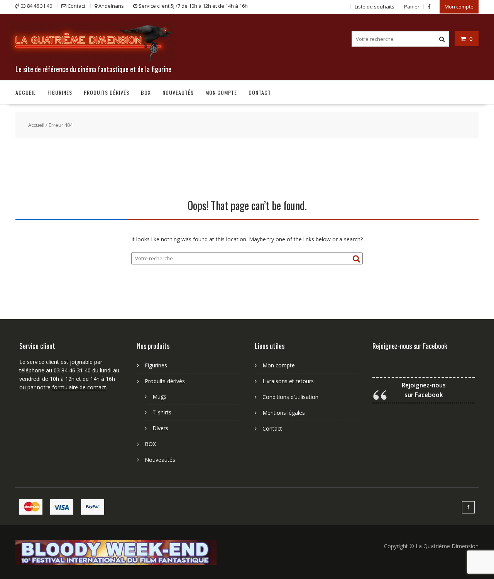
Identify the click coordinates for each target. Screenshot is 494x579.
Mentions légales (283, 412)
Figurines (59, 92)
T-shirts (161, 412)
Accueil (25, 92)
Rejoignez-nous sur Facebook (409, 346)
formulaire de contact (79, 387)
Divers (160, 428)
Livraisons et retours (288, 381)
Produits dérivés (106, 92)
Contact (260, 92)
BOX (146, 92)
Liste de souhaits (374, 6)
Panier (412, 6)
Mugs (159, 396)
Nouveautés (178, 92)
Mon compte (459, 6)
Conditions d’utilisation (290, 397)
